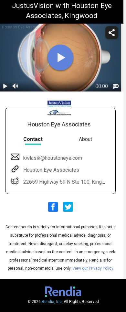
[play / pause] (5, 86)
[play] (60, 57)
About (85, 139)
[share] (111, 32)
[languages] (115, 86)
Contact (33, 139)
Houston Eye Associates (51, 170)
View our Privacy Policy (92, 268)
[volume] (15, 86)
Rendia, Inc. (52, 301)
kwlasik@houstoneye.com (52, 158)
